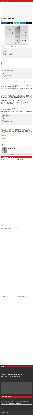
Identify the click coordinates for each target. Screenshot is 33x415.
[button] (29, 1)
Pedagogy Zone (4, 1)
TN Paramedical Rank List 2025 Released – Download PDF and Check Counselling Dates (14, 401)
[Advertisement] (16, 11)
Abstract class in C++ (4, 140)
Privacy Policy (30, 412)
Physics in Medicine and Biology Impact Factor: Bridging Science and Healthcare (13, 408)
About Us (19, 412)
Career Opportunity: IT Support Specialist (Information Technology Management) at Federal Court (8, 225)
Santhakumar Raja (6, 20)
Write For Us (26, 412)
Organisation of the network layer (6, 141)
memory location (25, 108)
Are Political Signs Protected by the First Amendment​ (9, 378)
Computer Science (4, 144)
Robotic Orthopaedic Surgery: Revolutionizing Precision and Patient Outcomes (13, 405)
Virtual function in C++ (4, 138)
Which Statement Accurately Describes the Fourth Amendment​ (10, 376)
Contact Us (22, 412)
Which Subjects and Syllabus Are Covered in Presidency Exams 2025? (12, 374)
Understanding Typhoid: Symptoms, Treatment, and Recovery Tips (11, 403)
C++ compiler (4, 88)
